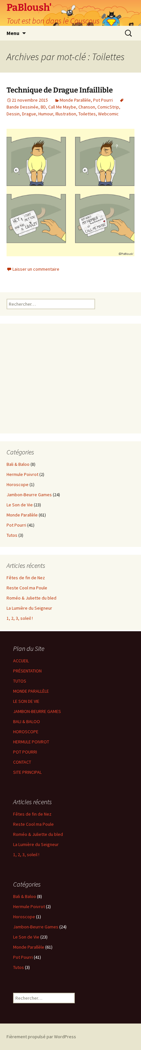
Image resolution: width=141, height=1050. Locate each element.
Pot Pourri (103, 100)
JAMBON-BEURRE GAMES (37, 711)
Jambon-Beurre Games (29, 495)
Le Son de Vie (20, 505)
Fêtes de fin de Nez (26, 578)
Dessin (13, 114)
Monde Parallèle (75, 100)
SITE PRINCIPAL (27, 772)
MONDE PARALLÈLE (31, 691)
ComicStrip (108, 107)
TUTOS (19, 681)
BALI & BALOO (26, 721)
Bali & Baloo (18, 464)
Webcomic (108, 114)
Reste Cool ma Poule (27, 588)
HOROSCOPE (25, 732)
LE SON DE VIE (26, 701)
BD (43, 107)
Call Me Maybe (62, 107)
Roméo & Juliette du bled (31, 598)
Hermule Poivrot (22, 474)
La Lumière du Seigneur (29, 608)
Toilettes (87, 114)
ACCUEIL (21, 661)
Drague (29, 114)
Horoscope (18, 484)
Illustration (65, 114)
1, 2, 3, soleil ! (20, 618)
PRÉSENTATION (27, 671)
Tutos (12, 535)
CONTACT (22, 762)
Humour (45, 114)
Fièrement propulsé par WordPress (41, 1037)
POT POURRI (25, 752)
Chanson (86, 107)
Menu (13, 33)
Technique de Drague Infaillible (60, 90)
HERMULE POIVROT (31, 742)
